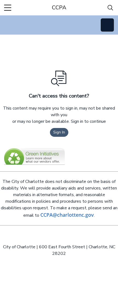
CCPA (59, 7)
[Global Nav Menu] (8, 8)
